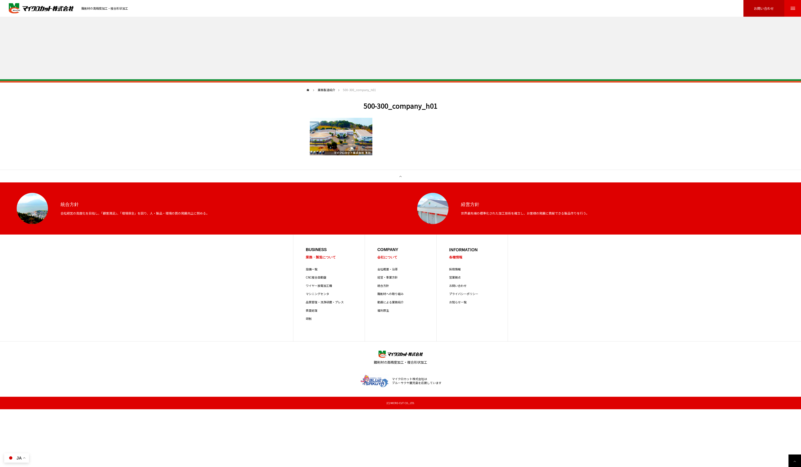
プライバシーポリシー (463, 294)
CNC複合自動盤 (316, 277)
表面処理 (311, 311)
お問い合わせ (458, 286)
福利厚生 (383, 311)
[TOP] (400, 176)
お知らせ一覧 (458, 302)
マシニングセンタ (317, 294)
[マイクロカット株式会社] (41, 8)
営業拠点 (455, 277)
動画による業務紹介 (390, 302)
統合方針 (383, 286)
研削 (309, 319)
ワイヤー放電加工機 (319, 286)
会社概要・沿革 (387, 269)
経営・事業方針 (387, 277)
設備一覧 (311, 269)
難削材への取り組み (390, 294)
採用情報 (455, 269)
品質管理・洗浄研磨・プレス (325, 302)
